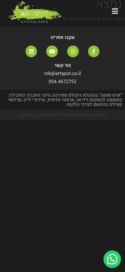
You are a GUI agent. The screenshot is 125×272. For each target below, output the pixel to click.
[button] (112, 259)
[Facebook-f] (94, 51)
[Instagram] (73, 51)
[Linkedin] (31, 51)
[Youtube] (52, 51)
